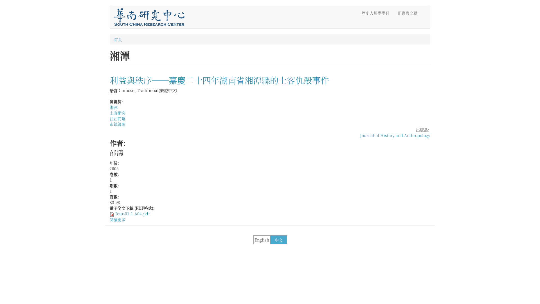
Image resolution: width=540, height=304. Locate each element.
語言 (114, 90)
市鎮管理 (117, 124)
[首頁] (151, 17)
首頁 (118, 39)
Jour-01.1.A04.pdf (132, 213)
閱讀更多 (117, 219)
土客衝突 (117, 113)
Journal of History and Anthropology (395, 135)
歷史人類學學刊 (375, 13)
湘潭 (114, 107)
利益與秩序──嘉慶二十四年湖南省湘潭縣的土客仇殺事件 (219, 80)
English (262, 240)
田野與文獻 (407, 13)
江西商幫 (117, 118)
